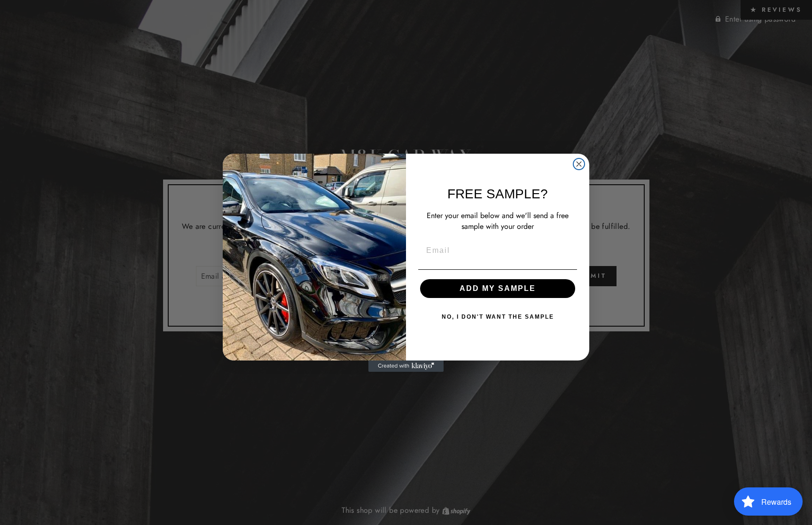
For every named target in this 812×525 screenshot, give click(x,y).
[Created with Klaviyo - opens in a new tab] (406, 366)
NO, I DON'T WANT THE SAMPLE (498, 316)
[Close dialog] (579, 164)
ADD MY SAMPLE (498, 288)
